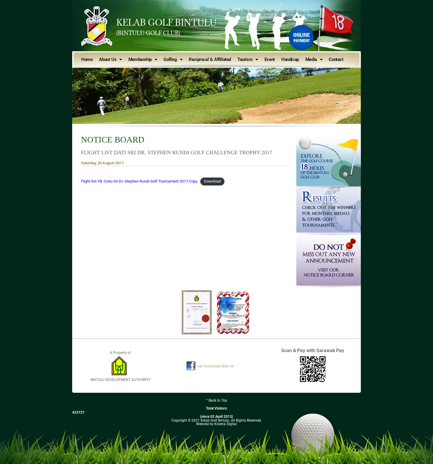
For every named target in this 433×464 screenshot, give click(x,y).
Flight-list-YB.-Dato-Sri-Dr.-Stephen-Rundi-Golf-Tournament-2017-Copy (139, 181)
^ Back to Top (216, 400)
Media (311, 59)
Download (212, 181)
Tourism (244, 59)
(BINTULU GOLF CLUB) (148, 33)
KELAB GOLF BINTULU (166, 22)
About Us (107, 59)
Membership (140, 59)
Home (86, 59)
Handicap (290, 59)
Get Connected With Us (215, 366)
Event (270, 59)
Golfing (170, 59)
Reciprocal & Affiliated (210, 59)
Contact (336, 59)
